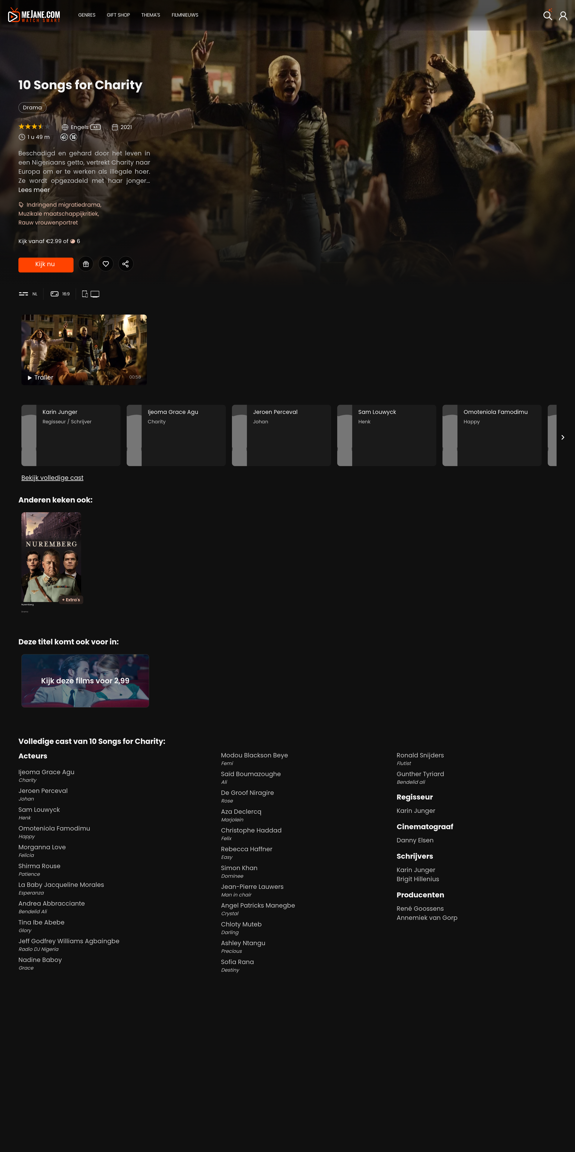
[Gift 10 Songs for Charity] (85, 263)
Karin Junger (416, 810)
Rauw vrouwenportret (48, 222)
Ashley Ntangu (243, 946)
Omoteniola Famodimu (54, 832)
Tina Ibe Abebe (41, 926)
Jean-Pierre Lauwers (252, 890)
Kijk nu (45, 264)
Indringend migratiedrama (63, 205)
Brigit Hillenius (418, 879)
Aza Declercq (241, 815)
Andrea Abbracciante (51, 907)
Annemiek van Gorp (427, 917)
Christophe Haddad (251, 834)
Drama (32, 107)
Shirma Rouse (39, 869)
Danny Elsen (415, 840)
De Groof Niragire (247, 796)
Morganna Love (42, 851)
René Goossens (420, 908)
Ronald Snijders (420, 759)
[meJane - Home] (34, 15)
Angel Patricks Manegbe (258, 909)
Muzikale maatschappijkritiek (58, 214)
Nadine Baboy (40, 963)
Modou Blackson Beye (254, 759)
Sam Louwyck (39, 813)
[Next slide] (563, 437)
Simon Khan (239, 871)
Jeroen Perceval (43, 794)
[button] (87, 14)
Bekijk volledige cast (52, 477)
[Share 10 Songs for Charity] (126, 263)
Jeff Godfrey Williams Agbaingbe (68, 945)
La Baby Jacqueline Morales (61, 888)
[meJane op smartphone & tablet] (86, 294)
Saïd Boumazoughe (251, 777)
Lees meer (34, 190)
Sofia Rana (237, 965)
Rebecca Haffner (246, 853)
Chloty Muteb (241, 928)
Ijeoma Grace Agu (46, 775)
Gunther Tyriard (420, 777)
